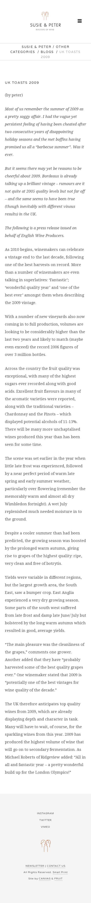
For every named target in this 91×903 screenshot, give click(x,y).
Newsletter (35, 865)
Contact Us (56, 865)
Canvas (45, 878)
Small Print (60, 872)
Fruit (58, 878)
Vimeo (45, 826)
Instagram (45, 813)
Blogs (47, 52)
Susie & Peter (36, 47)
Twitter (45, 820)
